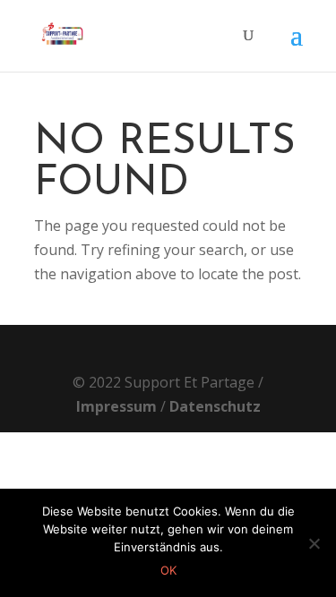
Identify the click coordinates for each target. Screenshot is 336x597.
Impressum (116, 406)
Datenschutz (215, 406)
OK (168, 570)
